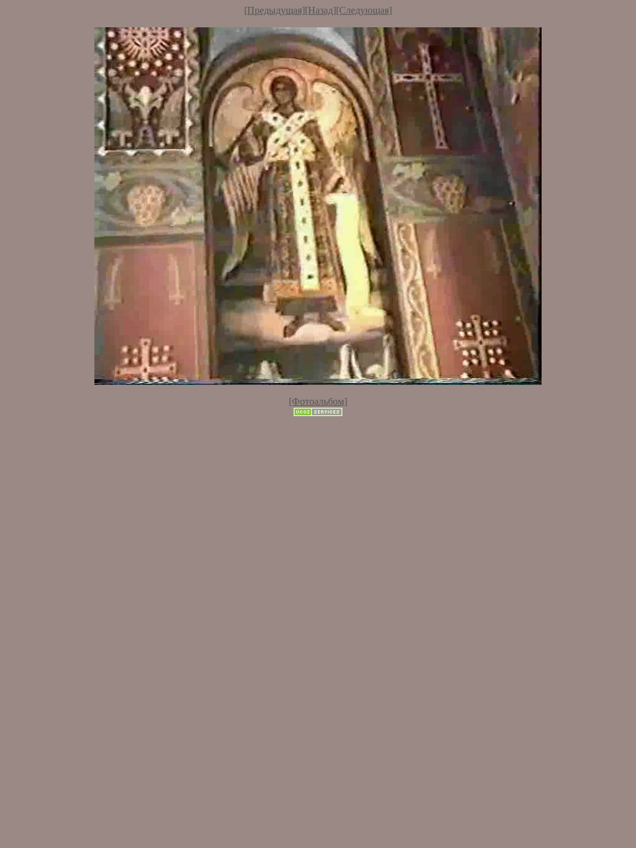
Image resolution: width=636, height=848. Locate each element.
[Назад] (320, 10)
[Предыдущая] (274, 10)
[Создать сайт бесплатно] (318, 413)
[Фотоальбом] (318, 401)
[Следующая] (364, 10)
